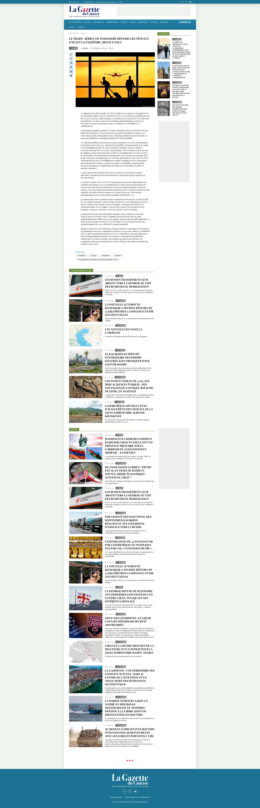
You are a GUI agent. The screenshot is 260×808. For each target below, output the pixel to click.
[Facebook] (182, 1)
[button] (71, 54)
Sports (72, 27)
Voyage (73, 48)
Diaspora (80, 27)
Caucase (87, 22)
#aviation (117, 255)
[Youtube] (190, 1)
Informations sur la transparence (106, 2)
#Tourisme (81, 255)
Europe (124, 22)
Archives (120, 2)
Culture (153, 22)
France (132, 22)
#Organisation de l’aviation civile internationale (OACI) (97, 259)
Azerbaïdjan (143, 22)
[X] (186, 1)
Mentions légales (89, 2)
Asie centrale (98, 22)
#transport (105, 255)
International (113, 22)
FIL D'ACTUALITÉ (75, 22)
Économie (164, 22)
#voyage (93, 255)
